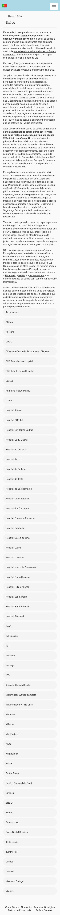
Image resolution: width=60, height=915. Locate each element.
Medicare (10, 714)
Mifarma (10, 724)
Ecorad (9, 380)
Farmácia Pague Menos (18, 390)
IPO (8, 675)
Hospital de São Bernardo (19, 488)
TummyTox (11, 851)
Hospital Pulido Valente (17, 586)
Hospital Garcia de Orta (18, 537)
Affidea (9, 321)
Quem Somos (12, 907)
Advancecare (12, 312)
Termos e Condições (44, 907)
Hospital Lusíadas (15, 557)
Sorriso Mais (12, 822)
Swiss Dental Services (17, 832)
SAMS (9, 763)
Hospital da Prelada (16, 469)
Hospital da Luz (13, 459)
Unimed (10, 871)
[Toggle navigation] (54, 6)
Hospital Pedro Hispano (18, 577)
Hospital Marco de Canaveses (21, 567)
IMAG (9, 626)
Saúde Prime (12, 773)
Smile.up (10, 792)
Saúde (19, 16)
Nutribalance (12, 753)
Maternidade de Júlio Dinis (19, 704)
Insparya (10, 665)
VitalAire (10, 891)
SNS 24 (9, 802)
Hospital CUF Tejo (15, 420)
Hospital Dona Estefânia (18, 498)
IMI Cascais (12, 635)
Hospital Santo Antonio (17, 606)
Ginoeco (10, 400)
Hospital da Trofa (14, 478)
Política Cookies (44, 910)
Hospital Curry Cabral (17, 439)
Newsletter (26, 907)
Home (11, 16)
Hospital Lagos (13, 547)
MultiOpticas (12, 734)
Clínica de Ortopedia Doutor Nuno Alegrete (27, 351)
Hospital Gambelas (15, 528)
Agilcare (10, 331)
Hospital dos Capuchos (17, 508)
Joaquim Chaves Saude (18, 684)
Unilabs (9, 861)
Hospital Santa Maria (16, 596)
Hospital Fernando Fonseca (20, 518)
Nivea (9, 743)
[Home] (6, 6)
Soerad (9, 812)
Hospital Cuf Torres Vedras (19, 429)
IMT (8, 645)
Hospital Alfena (13, 410)
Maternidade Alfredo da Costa (21, 694)
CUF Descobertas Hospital (19, 361)
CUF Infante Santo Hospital (19, 371)
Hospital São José (15, 616)
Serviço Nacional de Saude (19, 783)
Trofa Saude (12, 841)
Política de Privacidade (19, 910)
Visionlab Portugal (15, 881)
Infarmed (10, 655)
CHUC (9, 341)
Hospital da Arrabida (16, 449)
